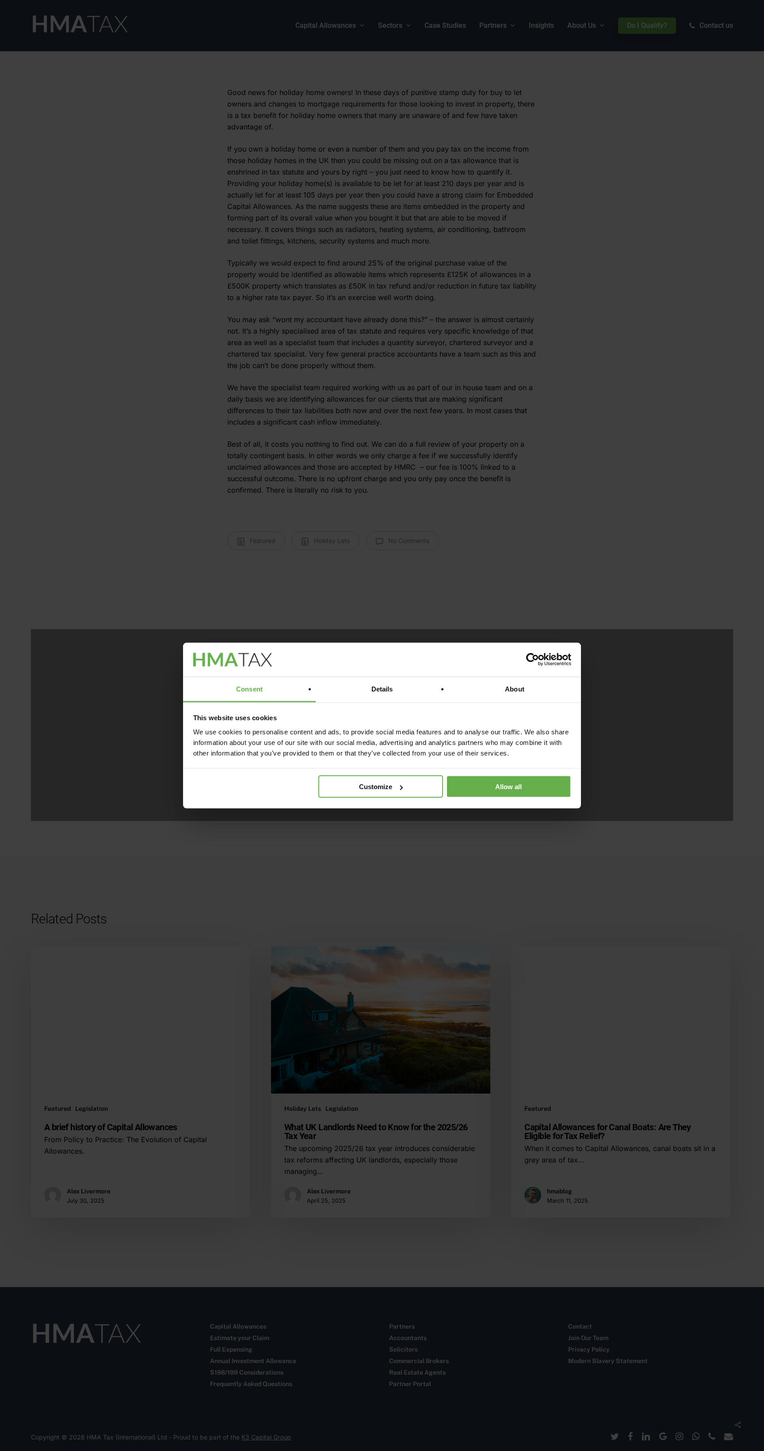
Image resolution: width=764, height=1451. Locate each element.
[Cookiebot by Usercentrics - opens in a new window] (532, 659)
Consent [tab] (249, 688)
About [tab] (514, 688)
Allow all (508, 786)
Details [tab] (382, 688)
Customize (375, 786)
